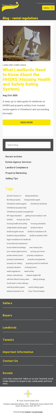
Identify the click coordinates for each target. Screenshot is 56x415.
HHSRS (10, 220)
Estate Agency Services (18, 162)
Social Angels (37, 412)
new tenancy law (35, 247)
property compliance (35, 255)
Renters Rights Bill (34, 275)
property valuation (14, 267)
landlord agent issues (15, 232)
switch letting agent (36, 287)
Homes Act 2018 (23, 220)
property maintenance (15, 259)
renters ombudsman (15, 275)
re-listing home (30, 267)
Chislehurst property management (20, 212)
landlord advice (37, 228)
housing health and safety (17, 224)
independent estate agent (17, 228)
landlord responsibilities (16, 235)
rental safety (29, 271)
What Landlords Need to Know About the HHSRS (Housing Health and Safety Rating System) (27, 79)
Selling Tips (11, 178)
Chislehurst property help (16, 208)
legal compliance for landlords (19, 239)
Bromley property (13, 200)
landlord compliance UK (37, 232)
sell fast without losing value (18, 279)
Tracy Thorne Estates (36, 291)
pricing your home (38, 251)
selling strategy (39, 279)
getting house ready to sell (35, 216)
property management (36, 259)
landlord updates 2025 (38, 235)
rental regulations (13, 271)
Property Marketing (16, 173)
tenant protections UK (15, 291)
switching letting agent (16, 287)
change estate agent (32, 200)
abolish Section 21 (14, 196)
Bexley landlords (31, 196)
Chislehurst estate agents (17, 204)
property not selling (14, 263)
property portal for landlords (37, 263)
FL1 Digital (26, 412)
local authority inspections (17, 243)
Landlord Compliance (16, 167)
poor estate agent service (17, 251)
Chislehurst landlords (38, 204)
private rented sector (15, 255)
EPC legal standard (14, 216)
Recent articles (13, 156)
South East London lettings (17, 283)
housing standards (38, 224)
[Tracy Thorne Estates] (10, 6)
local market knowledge (16, 247)
